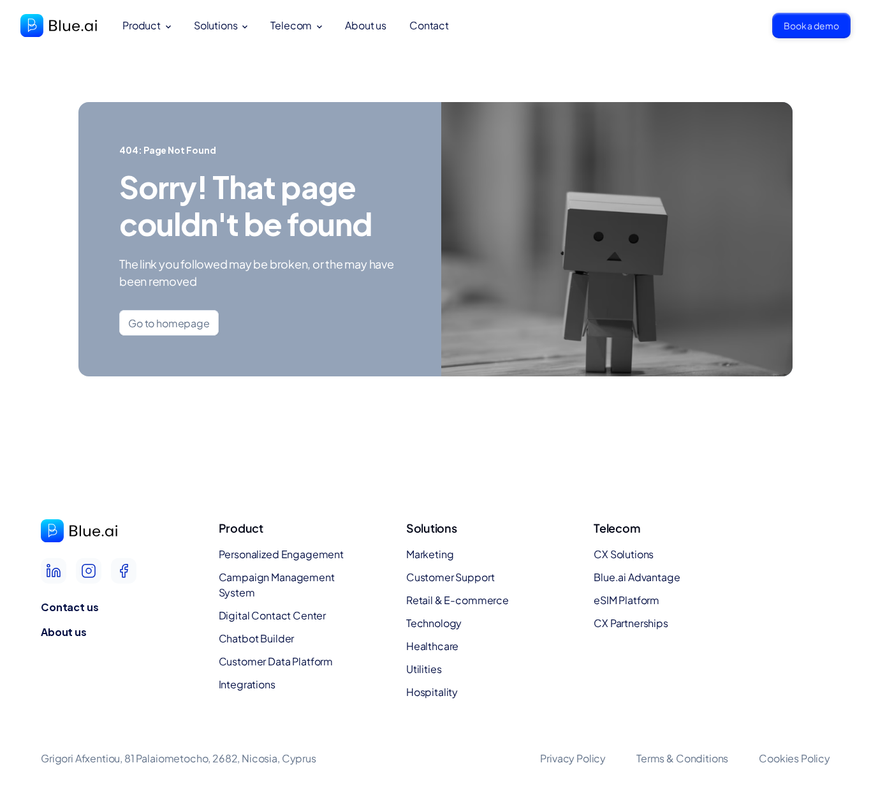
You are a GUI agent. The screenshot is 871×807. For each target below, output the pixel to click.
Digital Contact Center (272, 615)
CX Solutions (624, 554)
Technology (434, 623)
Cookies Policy (794, 758)
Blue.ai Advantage (637, 577)
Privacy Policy (573, 758)
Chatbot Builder (257, 638)
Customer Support (450, 577)
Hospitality (432, 692)
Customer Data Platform (276, 661)
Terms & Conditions (682, 758)
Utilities (424, 669)
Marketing (430, 554)
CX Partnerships (631, 623)
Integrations (247, 684)
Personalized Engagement (281, 554)
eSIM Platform (626, 600)
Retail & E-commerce (457, 600)
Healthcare (432, 646)
